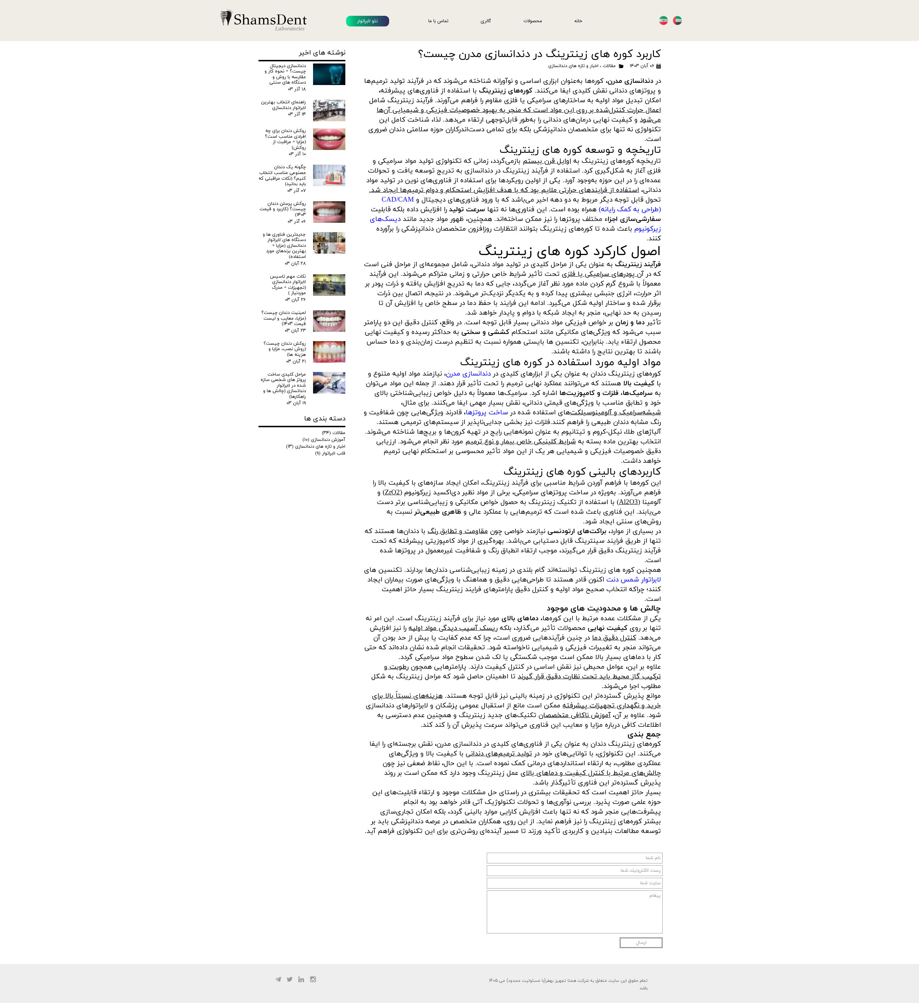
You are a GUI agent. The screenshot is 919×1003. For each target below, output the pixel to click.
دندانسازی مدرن (468, 374)
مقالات (609, 66)
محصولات (532, 21)
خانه (578, 21)
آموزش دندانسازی (324, 440)
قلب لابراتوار (330, 453)
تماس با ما (438, 21)
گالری (486, 21)
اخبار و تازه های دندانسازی (573, 66)
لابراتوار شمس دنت (633, 580)
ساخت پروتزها (487, 413)
